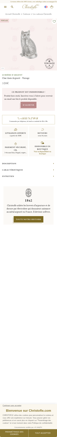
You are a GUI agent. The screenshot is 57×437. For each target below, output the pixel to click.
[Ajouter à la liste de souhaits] (54, 21)
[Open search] (12, 7)
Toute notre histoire (28, 219)
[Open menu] (5, 7)
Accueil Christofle (12, 14)
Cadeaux (26, 14)
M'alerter (28, 105)
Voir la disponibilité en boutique (42, 153)
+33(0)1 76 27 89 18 (29, 118)
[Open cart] (51, 7)
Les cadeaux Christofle (42, 14)
